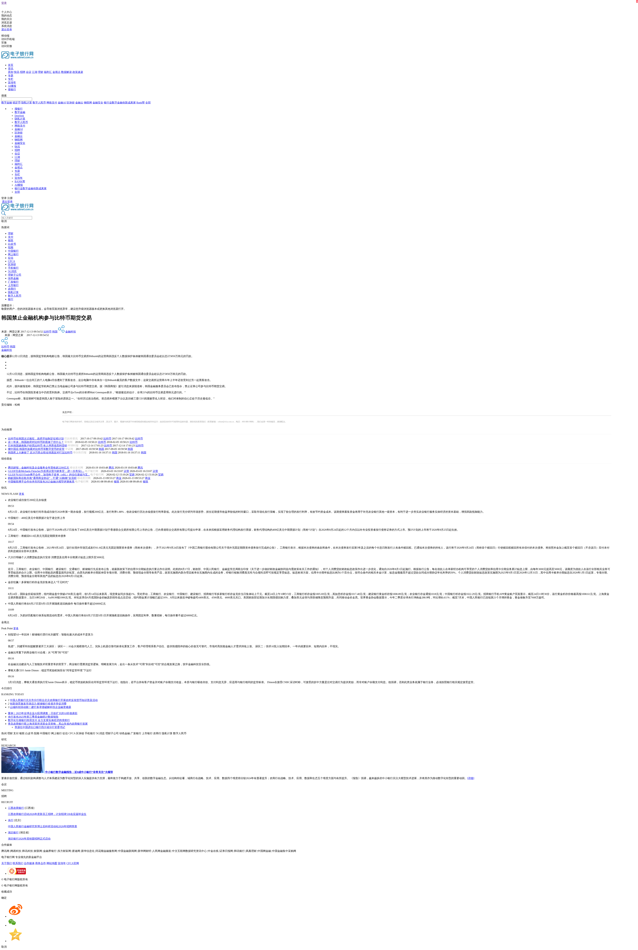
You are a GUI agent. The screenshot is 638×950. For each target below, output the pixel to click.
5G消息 (12, 271)
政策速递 (77, 72)
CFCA (11, 261)
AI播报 (12, 86)
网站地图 (52, 863)
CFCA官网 (72, 863)
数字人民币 (39, 102)
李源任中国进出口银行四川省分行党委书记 (40, 727)
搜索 (4, 95)
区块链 (71, 102)
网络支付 (52, 102)
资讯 (10, 68)
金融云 (79, 102)
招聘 (22, 72)
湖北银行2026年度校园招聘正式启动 (29, 838)
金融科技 (70, 331)
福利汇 (48, 72)
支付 (10, 237)
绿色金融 (13, 278)
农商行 (12, 288)
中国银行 (13, 250)
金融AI (62, 102)
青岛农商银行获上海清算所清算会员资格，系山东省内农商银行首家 (48, 723)
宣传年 (12, 82)
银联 (10, 240)
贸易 (132, 474)
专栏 (10, 79)
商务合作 (40, 863)
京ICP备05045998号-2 (41, 879)
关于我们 (6, 863)
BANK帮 (20, 181)
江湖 (34, 72)
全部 (148, 102)
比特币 (48, 331)
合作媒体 (29, 863)
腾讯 (111, 467)
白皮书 (12, 243)
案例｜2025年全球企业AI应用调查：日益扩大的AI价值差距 (42, 713)
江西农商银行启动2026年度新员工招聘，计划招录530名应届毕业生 (47, 814)
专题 (10, 75)
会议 (28, 72)
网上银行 (13, 254)
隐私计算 (26, 102)
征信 (10, 257)
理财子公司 (14, 274)
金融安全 (98, 102)
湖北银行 (13, 832)
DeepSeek (19, 115)
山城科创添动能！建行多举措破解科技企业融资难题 (40, 707)
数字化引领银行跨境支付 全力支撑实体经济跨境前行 (39, 720)
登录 (4, 2)
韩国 (54, 331)
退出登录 (6, 29)
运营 (126, 471)
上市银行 (13, 285)
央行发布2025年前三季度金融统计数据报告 (33, 716)
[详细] (470, 778)
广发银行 (13, 281)
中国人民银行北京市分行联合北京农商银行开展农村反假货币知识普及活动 (54, 700)
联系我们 (18, 863)
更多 (21, 493)
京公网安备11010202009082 (72, 879)
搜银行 (12, 89)
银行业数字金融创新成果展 (120, 102)
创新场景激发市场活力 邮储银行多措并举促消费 (38, 703)
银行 (10, 299)
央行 (10, 820)
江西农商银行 (16, 808)
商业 (118, 478)
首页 (10, 65)
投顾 (10, 247)
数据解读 (66, 72)
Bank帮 (140, 102)
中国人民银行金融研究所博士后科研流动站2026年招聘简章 (42, 826)
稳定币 (17, 102)
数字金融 (6, 102)
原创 (10, 72)
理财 (40, 72)
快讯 (16, 72)
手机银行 (13, 267)
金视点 (56, 72)
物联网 (88, 102)
